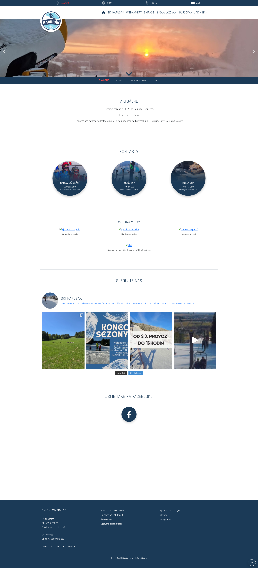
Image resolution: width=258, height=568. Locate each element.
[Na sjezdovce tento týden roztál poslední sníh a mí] (63, 340)
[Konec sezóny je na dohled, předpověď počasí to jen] (107, 340)
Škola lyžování (167, 13)
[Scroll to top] (252, 562)
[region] (129, 51)
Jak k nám (201, 13)
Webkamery (134, 13)
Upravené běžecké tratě (111, 523)
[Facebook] (129, 414)
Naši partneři (165, 519)
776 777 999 (188, 186)
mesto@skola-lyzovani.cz (70, 190)
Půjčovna (185, 13)
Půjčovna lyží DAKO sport (112, 515)
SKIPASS (149, 13)
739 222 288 (70, 186)
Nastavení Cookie (141, 558)
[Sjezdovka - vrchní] (129, 230)
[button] (4, 51)
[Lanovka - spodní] (188, 230)
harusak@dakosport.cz (129, 190)
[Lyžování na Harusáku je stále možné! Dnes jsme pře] (195, 340)
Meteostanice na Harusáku (112, 510)
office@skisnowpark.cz (188, 190)
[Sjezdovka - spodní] (70, 230)
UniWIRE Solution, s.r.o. (125, 558)
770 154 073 (129, 186)
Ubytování (164, 515)
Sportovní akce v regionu (171, 510)
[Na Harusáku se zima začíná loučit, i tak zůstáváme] (151, 340)
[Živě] (129, 246)
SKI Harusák (116, 13)
